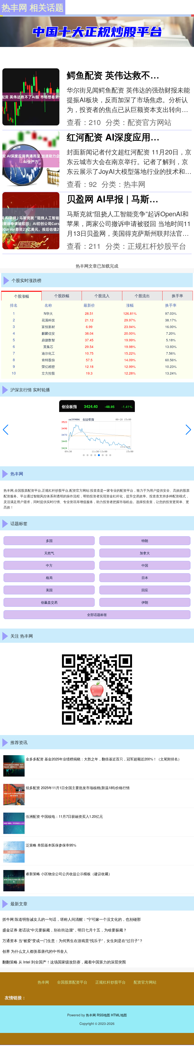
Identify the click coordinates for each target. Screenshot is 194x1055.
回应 (144, 590)
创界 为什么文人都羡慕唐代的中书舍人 (35, 951)
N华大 (48, 313)
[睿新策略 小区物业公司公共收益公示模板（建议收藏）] (14, 880)
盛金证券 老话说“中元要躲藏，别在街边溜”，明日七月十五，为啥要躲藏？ (64, 930)
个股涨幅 (21, 296)
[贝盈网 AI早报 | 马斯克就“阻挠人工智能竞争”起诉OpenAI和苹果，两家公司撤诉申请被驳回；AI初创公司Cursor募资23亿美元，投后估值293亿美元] (30, 220)
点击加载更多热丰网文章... (97, 266)
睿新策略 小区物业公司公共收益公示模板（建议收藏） (69, 873)
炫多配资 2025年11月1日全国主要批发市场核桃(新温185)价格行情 (78, 787)
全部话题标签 (97, 614)
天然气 (49, 553)
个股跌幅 (61, 295)
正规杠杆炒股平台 (110, 982)
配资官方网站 (145, 982)
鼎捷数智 (48, 340)
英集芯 (48, 346)
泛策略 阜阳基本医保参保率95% (51, 844)
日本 (144, 577)
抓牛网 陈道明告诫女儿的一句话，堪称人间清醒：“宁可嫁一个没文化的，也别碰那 (71, 919)
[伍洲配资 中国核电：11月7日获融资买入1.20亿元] (14, 823)
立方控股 (48, 373)
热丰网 (43, 982)
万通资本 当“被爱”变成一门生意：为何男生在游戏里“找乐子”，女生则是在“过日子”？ (72, 940)
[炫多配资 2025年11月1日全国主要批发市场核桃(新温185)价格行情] (14, 794)
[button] (5, 430)
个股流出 (142, 295)
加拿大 (145, 553)
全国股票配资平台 (72, 982)
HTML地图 (119, 1015)
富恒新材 (48, 326)
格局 (49, 577)
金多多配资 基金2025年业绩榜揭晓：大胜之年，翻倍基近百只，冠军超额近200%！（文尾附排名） (103, 758)
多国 (49, 540)
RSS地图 (103, 1015)
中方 (49, 565)
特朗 (144, 540)
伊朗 (144, 602)
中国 (144, 565)
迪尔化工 (48, 353)
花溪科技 (48, 320)
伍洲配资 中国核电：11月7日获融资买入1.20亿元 (64, 816)
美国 (49, 590)
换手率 (177, 295)
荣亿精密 (48, 366)
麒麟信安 (48, 333)
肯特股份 (48, 359)
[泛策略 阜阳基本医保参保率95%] (14, 852)
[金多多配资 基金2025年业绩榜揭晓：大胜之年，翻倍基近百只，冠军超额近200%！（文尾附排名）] (14, 766)
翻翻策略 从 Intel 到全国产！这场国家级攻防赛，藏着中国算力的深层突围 (64, 962)
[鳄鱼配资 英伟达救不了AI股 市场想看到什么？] (30, 96)
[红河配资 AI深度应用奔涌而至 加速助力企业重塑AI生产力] (30, 158)
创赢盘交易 (49, 602)
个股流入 (102, 295)
